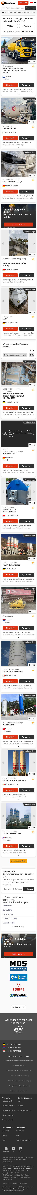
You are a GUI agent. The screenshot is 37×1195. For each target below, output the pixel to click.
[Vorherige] (3, 50)
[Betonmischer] (18, 600)
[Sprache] (31, 3)
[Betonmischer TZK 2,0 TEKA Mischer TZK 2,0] (18, 164)
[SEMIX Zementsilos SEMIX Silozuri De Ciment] (18, 763)
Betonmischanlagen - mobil (15, 355)
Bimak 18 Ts (7, 910)
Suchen (31, 8)
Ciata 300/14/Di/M (10, 918)
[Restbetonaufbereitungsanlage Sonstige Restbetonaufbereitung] (18, 243)
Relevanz (27, 26)
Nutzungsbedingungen (9, 1191)
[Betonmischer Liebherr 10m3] (18, 110)
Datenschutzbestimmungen (17, 1189)
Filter (11, 26)
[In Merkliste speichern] (33, 66)
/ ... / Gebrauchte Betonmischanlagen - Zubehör (20, 12)
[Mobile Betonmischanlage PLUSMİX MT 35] (18, 707)
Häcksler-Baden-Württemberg (18, 1081)
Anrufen (28, 85)
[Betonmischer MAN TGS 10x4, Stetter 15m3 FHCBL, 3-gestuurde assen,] (18, 50)
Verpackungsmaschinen (18, 1091)
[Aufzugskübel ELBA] (18, 301)
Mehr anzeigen (19, 926)
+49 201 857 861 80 (14, 1044)
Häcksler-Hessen (18, 1066)
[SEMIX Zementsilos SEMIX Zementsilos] (18, 547)
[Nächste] (34, 50)
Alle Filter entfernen (12, 31)
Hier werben (19, 1007)
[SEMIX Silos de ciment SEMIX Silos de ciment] (18, 654)
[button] (35, 3)
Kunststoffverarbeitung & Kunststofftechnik (18, 1061)
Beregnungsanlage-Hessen (18, 1086)
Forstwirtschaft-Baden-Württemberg (18, 1071)
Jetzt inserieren (18, 224)
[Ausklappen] (18, 94)
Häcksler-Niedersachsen (18, 1076)
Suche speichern (19, 861)
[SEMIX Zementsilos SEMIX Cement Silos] (18, 816)
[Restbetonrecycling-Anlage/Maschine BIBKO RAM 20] (18, 491)
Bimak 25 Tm (8, 914)
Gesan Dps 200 (8, 923)
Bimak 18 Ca (7, 906)
